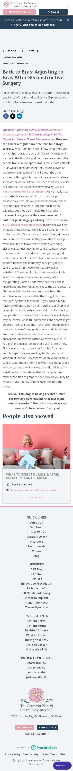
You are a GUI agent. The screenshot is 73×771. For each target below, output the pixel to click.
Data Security (30, 754)
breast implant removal (24, 490)
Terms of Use (57, 754)
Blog (36, 556)
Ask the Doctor (36, 645)
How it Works (37, 532)
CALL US (55, 11)
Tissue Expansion (36, 607)
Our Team (36, 527)
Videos (36, 551)
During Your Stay (36, 640)
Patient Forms (36, 626)
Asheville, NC (36, 667)
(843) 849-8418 (24, 727)
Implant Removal (36, 602)
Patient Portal (36, 621)
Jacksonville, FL (36, 677)
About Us (36, 522)
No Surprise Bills (36, 649)
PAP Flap (36, 579)
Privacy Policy (12, 754)
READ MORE (35, 497)
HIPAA (44, 754)
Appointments (47, 727)
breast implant (49, 490)
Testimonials (36, 546)
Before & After (36, 537)
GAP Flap (36, 574)
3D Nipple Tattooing (36, 593)
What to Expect (36, 635)
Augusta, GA (36, 672)
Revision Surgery (36, 630)
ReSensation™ (36, 588)
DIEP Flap (37, 569)
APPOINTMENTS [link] (21, 11)
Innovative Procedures (36, 583)
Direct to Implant (36, 598)
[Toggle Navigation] (67, 4)
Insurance (36, 541)
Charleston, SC (36, 663)
